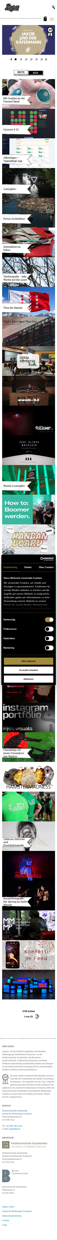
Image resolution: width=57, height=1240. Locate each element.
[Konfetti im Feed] (28, 955)
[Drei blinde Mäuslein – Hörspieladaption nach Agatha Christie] (28, 450)
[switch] (49, 629)
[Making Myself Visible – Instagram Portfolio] (28, 717)
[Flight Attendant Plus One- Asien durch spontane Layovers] (28, 331)
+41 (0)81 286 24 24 (14, 1126)
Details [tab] (28, 567)
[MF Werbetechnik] (28, 688)
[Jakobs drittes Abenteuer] (28, 40)
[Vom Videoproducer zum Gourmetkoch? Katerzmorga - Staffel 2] (28, 43)
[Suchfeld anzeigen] (53, 7)
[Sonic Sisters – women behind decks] (28, 391)
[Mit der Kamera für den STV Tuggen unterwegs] (28, 806)
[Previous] (11, 59)
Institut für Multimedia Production (17, 1211)
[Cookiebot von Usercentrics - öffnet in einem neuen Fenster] (41, 559)
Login (4, 1225)
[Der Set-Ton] (28, 509)
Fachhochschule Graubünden (15, 1110)
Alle (35, 72)
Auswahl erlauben (28, 670)
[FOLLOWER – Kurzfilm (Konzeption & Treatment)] (28, 420)
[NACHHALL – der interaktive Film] (28, 866)
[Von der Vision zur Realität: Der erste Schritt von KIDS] (28, 984)
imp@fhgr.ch (14, 1129)
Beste (20, 72)
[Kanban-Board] (28, 539)
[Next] (46, 59)
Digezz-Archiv (8, 1206)
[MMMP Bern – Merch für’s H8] (28, 925)
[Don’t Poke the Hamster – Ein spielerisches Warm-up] (28, 777)
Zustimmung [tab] (10, 567)
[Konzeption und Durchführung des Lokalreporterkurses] (28, 361)
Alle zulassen (28, 661)
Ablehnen (28, 679)
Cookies (5, 1220)
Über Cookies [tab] (46, 567)
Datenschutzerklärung (11, 1216)
